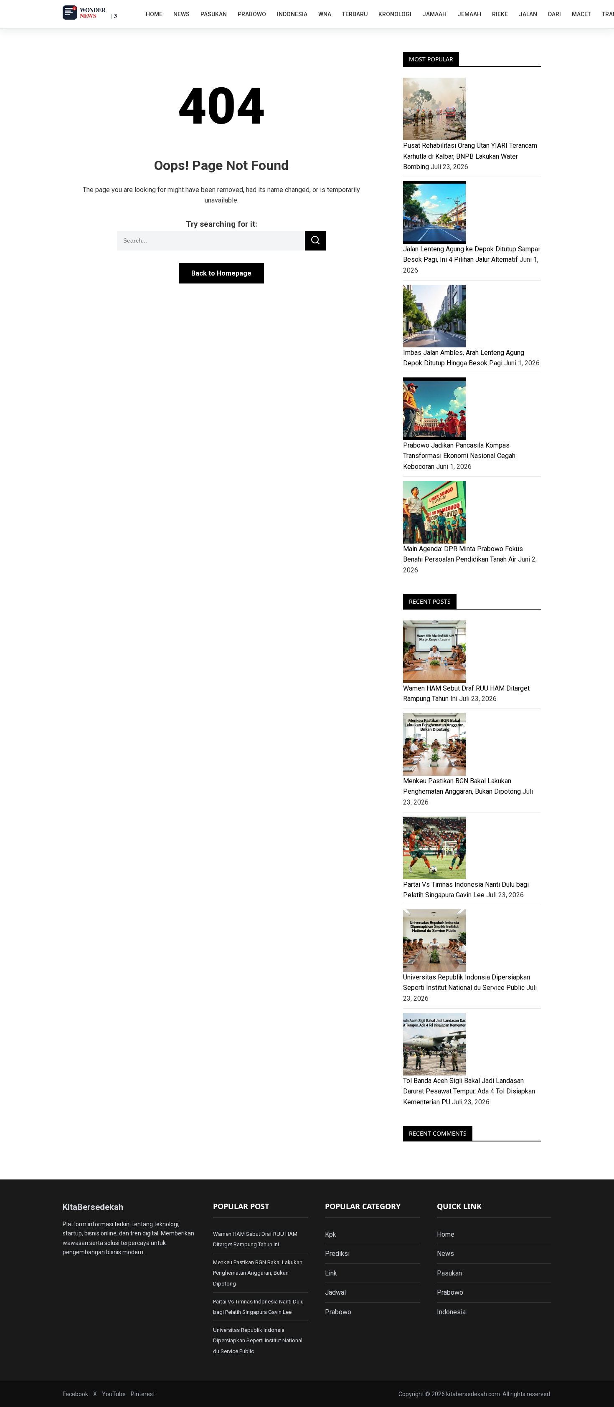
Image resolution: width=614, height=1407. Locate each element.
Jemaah (469, 14)
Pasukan (213, 14)
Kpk (330, 1234)
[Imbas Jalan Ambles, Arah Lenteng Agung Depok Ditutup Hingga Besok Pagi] (472, 316)
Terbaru (355, 14)
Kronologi (394, 14)
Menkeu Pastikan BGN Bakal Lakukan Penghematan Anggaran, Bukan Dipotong (257, 1273)
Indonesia (292, 14)
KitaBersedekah (93, 1207)
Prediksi (337, 1254)
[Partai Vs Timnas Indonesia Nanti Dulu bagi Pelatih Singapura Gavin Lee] (472, 848)
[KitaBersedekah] (99, 12)
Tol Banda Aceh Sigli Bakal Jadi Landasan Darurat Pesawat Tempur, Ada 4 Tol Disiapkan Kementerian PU (469, 1091)
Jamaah (434, 14)
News (181, 14)
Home (154, 14)
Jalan (528, 14)
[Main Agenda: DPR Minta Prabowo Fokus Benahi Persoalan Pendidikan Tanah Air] (472, 512)
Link (331, 1273)
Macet (581, 14)
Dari (554, 14)
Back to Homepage (221, 273)
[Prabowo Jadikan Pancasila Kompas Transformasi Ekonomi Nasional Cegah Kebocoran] (472, 408)
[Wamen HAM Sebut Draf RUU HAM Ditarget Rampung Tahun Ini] (472, 651)
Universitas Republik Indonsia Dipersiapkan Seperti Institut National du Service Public (257, 1340)
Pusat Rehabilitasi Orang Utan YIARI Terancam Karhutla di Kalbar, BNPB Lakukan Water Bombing (470, 156)
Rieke (500, 14)
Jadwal (335, 1292)
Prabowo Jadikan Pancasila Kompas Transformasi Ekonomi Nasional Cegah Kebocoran (459, 456)
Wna (324, 14)
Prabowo (252, 14)
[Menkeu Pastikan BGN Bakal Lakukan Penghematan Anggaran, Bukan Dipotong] (472, 744)
